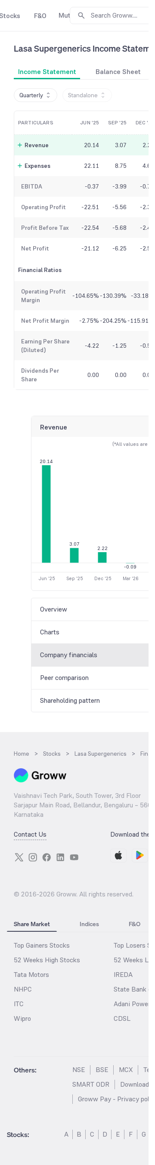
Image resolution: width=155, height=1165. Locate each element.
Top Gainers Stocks (42, 945)
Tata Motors (31, 974)
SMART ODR (90, 1084)
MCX (126, 1069)
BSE (102, 1069)
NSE (78, 1069)
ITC (19, 1003)
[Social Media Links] (19, 857)
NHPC (23, 989)
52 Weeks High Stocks (47, 959)
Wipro (22, 1018)
